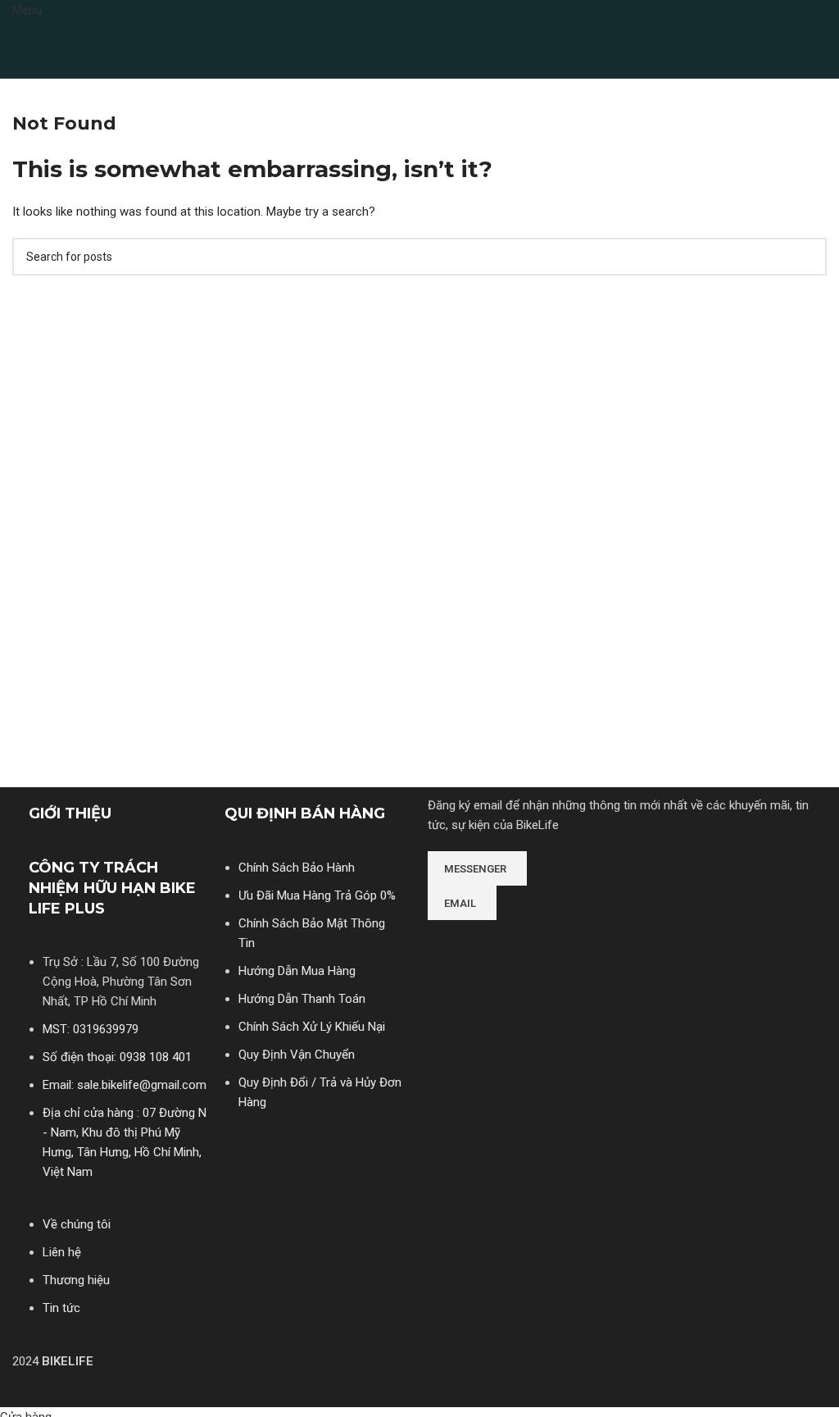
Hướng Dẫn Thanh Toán (301, 998)
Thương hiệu (76, 1280)
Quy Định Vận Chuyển (296, 1054)
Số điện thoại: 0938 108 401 (117, 1057)
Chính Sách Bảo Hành (296, 867)
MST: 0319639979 (90, 1029)
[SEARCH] (808, 257)
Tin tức (61, 1308)
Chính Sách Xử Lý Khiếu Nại (311, 1026)
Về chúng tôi (77, 1224)
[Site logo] (69, 48)
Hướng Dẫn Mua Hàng (297, 971)
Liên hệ (62, 1252)
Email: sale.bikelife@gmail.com (124, 1085)
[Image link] (489, 943)
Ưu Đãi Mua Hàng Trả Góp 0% (317, 895)
